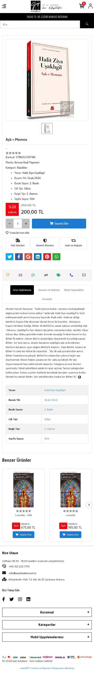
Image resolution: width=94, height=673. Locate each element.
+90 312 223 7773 (19, 566)
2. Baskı (48, 409)
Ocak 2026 (50, 399)
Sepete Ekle (61, 223)
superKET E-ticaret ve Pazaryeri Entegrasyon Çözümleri (47, 668)
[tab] (22, 290)
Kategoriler (47, 625)
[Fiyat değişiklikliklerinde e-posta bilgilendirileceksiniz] (60, 275)
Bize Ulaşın (10, 553)
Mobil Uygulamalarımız (47, 637)
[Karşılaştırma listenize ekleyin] (47, 275)
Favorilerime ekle (19, 232)
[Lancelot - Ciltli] (23, 490)
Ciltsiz (47, 419)
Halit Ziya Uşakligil (54, 390)
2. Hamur (49, 428)
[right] (89, 505)
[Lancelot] (70, 490)
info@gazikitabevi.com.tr (23, 573)
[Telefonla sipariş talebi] (72, 275)
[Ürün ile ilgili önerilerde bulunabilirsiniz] (85, 275)
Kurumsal (47, 612)
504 (46, 438)
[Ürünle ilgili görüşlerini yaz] (34, 275)
